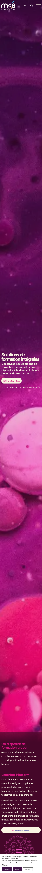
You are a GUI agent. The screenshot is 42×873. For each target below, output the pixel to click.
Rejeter (17, 869)
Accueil (4, 387)
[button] (26, 5)
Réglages (5, 865)
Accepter (7, 869)
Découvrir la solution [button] (21, 830)
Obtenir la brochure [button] (12, 381)
